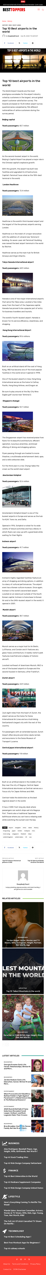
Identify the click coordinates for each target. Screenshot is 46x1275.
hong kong (6, 831)
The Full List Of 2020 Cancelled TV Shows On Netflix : (23, 1222)
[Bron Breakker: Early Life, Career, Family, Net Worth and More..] (37, 1126)
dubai (30, 827)
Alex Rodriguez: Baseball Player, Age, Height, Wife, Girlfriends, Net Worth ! (20, 1150)
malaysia (27, 831)
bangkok (18, 827)
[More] (32, 43)
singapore (15, 834)
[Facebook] (17, 1259)
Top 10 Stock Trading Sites (16, 1157)
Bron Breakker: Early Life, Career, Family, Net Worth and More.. (17, 1127)
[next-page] (7, 1044)
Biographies (23, 937)
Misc (10, 25)
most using (6, 834)
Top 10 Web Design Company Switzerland (22, 1163)
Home (4, 21)
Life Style (23, 988)
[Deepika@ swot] (4, 35)
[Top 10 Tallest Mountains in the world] (23, 971)
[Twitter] (29, 1259)
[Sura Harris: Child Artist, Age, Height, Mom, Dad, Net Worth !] (23, 1017)
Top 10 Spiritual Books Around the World (35, 861)
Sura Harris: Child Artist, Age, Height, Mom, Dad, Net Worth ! (23, 1036)
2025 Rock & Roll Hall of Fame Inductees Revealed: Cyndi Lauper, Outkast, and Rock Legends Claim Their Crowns (16, 1112)
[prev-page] (3, 1044)
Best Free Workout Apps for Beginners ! (22, 1242)
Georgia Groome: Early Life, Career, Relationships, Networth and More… (17, 1067)
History (9, 21)
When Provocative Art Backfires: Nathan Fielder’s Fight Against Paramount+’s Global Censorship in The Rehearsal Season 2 (17, 1097)
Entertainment (9, 1091)
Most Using (17, 25)
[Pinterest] (25, 1259)
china (24, 827)
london (20, 831)
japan (14, 831)
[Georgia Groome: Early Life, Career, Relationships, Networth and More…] (37, 1065)
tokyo (29, 834)
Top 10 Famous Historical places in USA (11, 861)
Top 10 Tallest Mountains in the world (23, 991)
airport (11, 827)
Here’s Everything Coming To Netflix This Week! (22, 1203)
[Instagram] (21, 1259)
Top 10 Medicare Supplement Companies (22, 1182)
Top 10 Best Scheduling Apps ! (17, 1237)
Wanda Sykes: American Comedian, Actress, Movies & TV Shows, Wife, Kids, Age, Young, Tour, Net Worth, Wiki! (23, 1213)
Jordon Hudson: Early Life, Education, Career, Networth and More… (17, 1082)
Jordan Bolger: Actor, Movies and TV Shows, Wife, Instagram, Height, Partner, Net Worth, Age (23, 942)
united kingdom (8, 837)
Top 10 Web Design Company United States (23, 1188)
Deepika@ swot (13, 36)
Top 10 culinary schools (14, 1248)
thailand (23, 834)
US (26, 837)
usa (30, 837)
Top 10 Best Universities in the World (20, 1176)
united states (19, 837)
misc (33, 831)
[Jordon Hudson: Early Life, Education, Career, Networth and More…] (37, 1080)
